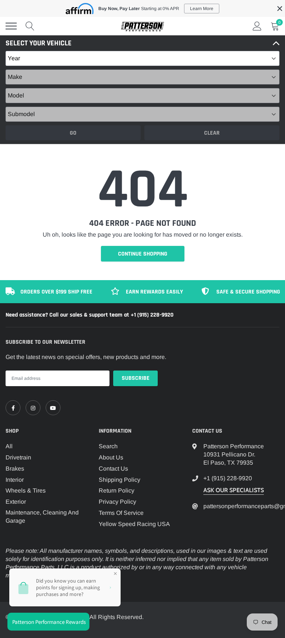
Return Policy (116, 490)
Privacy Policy (117, 501)
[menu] (11, 26)
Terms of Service (121, 513)
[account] (257, 26)
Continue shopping (142, 254)
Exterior (16, 501)
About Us (111, 457)
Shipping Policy (119, 480)
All (9, 446)
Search (108, 446)
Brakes (15, 468)
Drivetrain (18, 457)
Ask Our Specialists (233, 490)
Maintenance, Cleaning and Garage (42, 516)
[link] (13, 407)
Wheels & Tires (26, 490)
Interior (15, 480)
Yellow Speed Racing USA (134, 524)
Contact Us (113, 468)
